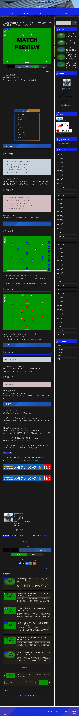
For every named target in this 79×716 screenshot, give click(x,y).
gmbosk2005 (18, 514)
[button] (43, 66)
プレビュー (6, 535)
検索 (57, 20)
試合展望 (20, 137)
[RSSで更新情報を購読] (25, 530)
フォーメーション (33, 535)
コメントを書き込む (27, 696)
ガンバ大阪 (22, 117)
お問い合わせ (74, 711)
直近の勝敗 (21, 115)
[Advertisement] (27, 94)
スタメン (20, 122)
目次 (24, 111)
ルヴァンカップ (43, 535)
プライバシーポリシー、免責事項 (61, 711)
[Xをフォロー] (17, 530)
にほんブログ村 (61, 121)
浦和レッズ (22, 120)
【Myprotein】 (7, 453)
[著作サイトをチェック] (15, 530)
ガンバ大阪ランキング (62, 133)
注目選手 (20, 129)
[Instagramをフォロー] (20, 530)
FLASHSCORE (64, 144)
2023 (13, 535)
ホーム (50, 711)
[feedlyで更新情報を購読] (22, 530)
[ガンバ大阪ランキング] (64, 130)
